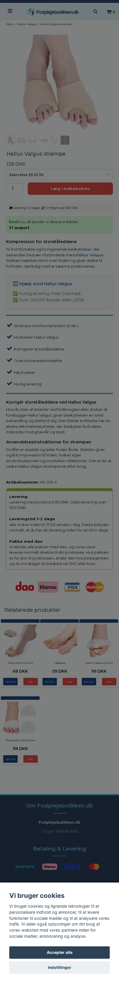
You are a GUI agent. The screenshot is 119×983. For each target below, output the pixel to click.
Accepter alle (59, 952)
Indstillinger (59, 967)
